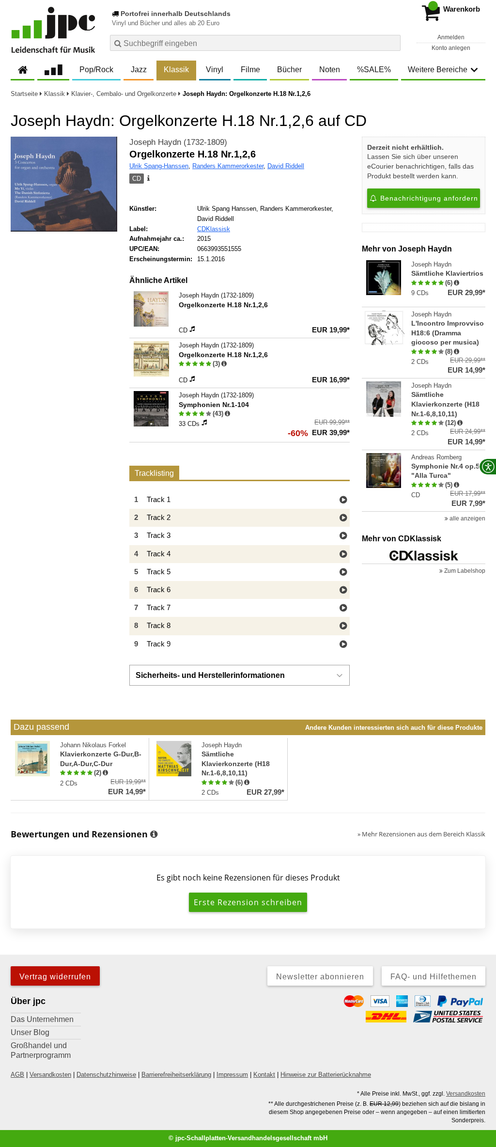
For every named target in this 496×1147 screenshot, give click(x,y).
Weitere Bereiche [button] (437, 69)
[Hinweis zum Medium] (148, 178)
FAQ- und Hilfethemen (433, 977)
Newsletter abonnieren (320, 977)
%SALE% (374, 69)
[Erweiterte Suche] (392, 42)
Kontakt (264, 1074)
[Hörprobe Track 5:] (343, 572)
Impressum (232, 1074)
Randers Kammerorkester (228, 166)
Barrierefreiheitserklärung (176, 1074)
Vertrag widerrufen (55, 977)
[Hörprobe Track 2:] (343, 518)
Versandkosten (50, 1074)
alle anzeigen (466, 518)
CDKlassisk (213, 229)
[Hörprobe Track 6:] (343, 590)
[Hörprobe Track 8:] (343, 626)
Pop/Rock (96, 69)
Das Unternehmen (42, 1019)
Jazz (139, 69)
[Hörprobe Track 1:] (343, 500)
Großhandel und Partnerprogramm (41, 1050)
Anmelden (451, 37)
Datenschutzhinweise (106, 1074)
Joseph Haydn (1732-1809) (178, 142)
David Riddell (285, 166)
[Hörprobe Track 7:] (343, 608)
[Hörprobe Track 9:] (343, 645)
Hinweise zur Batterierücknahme (325, 1074)
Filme (250, 69)
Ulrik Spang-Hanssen (158, 166)
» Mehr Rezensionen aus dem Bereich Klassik (421, 834)
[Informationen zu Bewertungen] (153, 834)
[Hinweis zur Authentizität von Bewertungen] (224, 364)
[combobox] (255, 43)
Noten (329, 69)
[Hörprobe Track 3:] (343, 536)
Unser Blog (30, 1032)
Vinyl (214, 69)
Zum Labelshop (464, 570)
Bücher (289, 69)
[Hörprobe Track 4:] (343, 555)
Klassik (176, 69)
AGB (17, 1074)
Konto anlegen (451, 48)
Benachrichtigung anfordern (428, 198)
